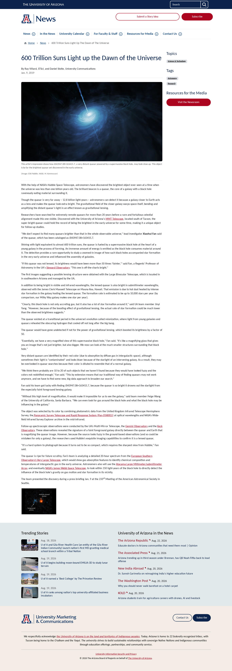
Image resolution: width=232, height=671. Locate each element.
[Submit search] (204, 4)
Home (31, 43)
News (26, 34)
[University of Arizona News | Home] (51, 19)
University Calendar (71, 34)
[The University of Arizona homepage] (43, 4)
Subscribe (197, 16)
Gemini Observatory (136, 426)
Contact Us (170, 34)
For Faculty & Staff (105, 34)
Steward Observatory (57, 267)
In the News (47, 34)
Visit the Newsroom (188, 102)
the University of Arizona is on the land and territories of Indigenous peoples (98, 636)
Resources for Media (140, 34)
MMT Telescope (114, 219)
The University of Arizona (140, 658)
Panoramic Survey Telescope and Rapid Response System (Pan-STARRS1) (73, 415)
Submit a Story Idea (147, 16)
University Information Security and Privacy (116, 654)
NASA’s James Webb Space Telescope (65, 468)
